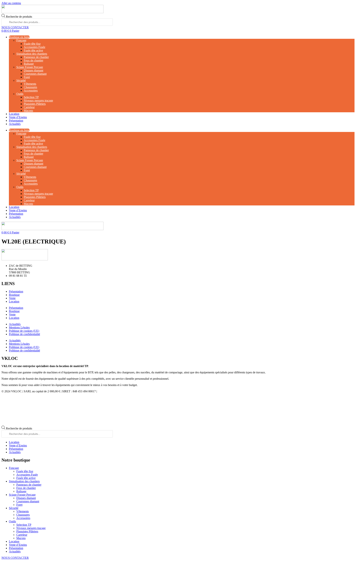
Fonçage (21, 40)
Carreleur (29, 107)
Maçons (28, 110)
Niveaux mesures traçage (38, 100)
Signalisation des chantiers (31, 53)
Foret (27, 77)
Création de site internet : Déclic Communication (126, 391)
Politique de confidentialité (24, 334)
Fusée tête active (33, 50)
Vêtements (30, 83)
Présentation (16, 120)
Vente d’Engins (18, 117)
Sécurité (21, 80)
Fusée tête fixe (32, 43)
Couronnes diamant (35, 73)
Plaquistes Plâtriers (35, 103)
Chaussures (30, 87)
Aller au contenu (11, 3)
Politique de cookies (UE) (24, 330)
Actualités (15, 123)
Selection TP (31, 97)
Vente (12, 298)
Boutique (14, 294)
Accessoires (31, 90)
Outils (19, 93)
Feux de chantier (33, 60)
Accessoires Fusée (34, 47)
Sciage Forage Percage (29, 67)
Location (14, 113)
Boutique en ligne (19, 37)
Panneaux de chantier (36, 57)
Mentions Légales (19, 327)
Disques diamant (33, 70)
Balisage (29, 63)
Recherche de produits (19, 16)
